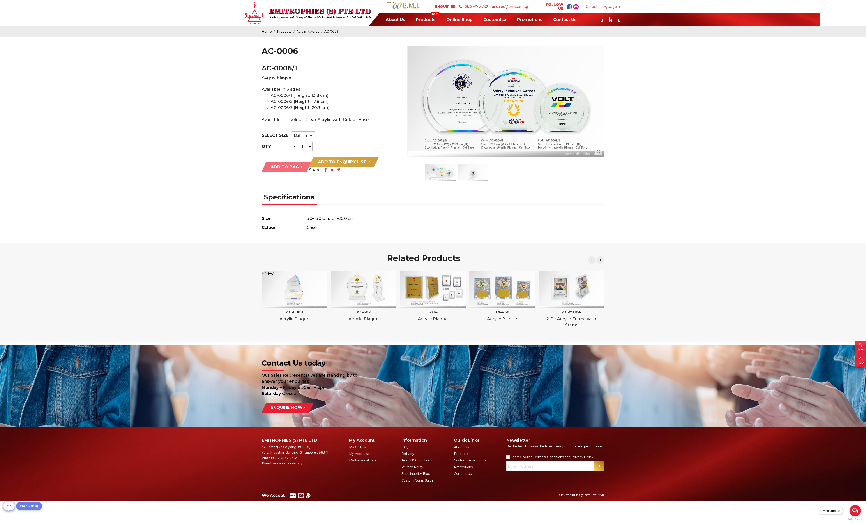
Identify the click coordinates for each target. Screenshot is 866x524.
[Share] (325, 169)
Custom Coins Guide (417, 480)
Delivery (407, 454)
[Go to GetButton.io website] (855, 519)
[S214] (433, 289)
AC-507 (364, 312)
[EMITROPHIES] (308, 13)
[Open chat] (9, 506)
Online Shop (459, 19)
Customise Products (470, 460)
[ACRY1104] (571, 289)
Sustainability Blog (415, 474)
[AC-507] (363, 289)
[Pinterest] (338, 169)
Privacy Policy (412, 467)
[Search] (601, 19)
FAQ (404, 447)
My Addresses (360, 454)
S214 (433, 312)
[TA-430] (502, 289)
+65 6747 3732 (475, 7)
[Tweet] (332, 169)
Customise (494, 19)
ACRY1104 (571, 312)
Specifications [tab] (289, 197)
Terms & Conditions (416, 460)
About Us (395, 19)
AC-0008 (294, 312)
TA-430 (502, 312)
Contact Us (564, 19)
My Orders (357, 447)
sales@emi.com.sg (512, 7)
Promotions (529, 19)
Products (427, 17)
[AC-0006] (598, 151)
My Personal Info (362, 460)
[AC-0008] (294, 289)
